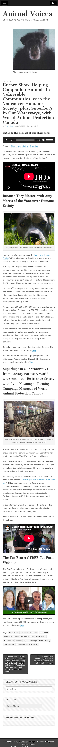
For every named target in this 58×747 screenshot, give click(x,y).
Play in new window (19, 146)
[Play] (6, 140)
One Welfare (9, 644)
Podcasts (7, 81)
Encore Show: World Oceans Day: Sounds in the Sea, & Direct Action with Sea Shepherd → (43, 659)
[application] (29, 140)
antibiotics (44, 633)
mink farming (44, 641)
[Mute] (43, 140)
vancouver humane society (27, 644)
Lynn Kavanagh (30, 641)
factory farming (27, 636)
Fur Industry (9, 641)
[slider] (50, 139)
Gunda (19, 641)
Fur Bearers (41, 636)
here (34, 350)
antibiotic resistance (29, 633)
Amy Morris (14, 633)
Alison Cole (9, 126)
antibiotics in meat (11, 636)
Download (34, 146)
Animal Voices (27, 13)
